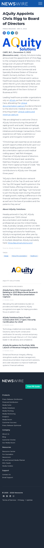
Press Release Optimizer (11, 425)
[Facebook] (3, 496)
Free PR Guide (33, 386)
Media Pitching (8, 411)
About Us (5, 434)
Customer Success (9, 422)
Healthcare (33, 256)
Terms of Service (9, 500)
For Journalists (7, 454)
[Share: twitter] (8, 33)
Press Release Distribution (12, 399)
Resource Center (8, 451)
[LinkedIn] (10, 496)
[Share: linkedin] (12, 33)
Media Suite (6, 405)
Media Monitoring (8, 414)
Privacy (21, 500)
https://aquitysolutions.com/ (20, 243)
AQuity (12, 100)
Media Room (7, 419)
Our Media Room (8, 443)
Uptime (29, 500)
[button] (40, 3)
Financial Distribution (10, 402)
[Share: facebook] (4, 33)
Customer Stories (9, 440)
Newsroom (6, 457)
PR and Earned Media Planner (13, 460)
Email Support (7, 477)
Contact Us (6, 474)
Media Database (8, 408)
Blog (4, 437)
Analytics (5, 417)
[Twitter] (7, 496)
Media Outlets (7, 466)
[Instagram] (13, 496)
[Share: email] (16, 33)
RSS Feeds (6, 463)
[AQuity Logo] (22, 50)
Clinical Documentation (19, 256)
